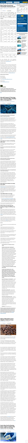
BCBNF (18, 9)
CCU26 (8, 336)
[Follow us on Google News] (9, 10)
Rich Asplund (8, 416)
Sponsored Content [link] (12, 101)
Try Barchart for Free (25, 2)
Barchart (4, 321)
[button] (27, 3)
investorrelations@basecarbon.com (7, 79)
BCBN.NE (18, 11)
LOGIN (21, 2)
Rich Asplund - (1, 321)
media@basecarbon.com (5, 81)
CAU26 (14, 337)
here (0, 92)
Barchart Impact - (2, 101)
